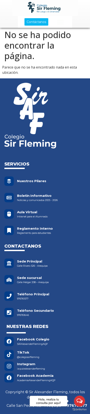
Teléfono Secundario (35, 310)
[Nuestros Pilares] (9, 181)
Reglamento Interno (35, 228)
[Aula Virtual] (9, 214)
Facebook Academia (35, 375)
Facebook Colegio (33, 339)
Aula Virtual (27, 212)
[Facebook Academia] (9, 377)
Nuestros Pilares (31, 181)
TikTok (23, 352)
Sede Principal (29, 261)
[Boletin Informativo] (9, 197)
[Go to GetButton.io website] (80, 409)
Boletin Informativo (34, 196)
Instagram (26, 364)
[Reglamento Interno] (9, 230)
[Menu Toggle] (60, 22)
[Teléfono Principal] (9, 296)
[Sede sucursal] (9, 279)
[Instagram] (9, 366)
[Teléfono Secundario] (9, 312)
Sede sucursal (29, 278)
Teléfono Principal (33, 294)
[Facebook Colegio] (9, 341)
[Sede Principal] (9, 263)
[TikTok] (9, 354)
